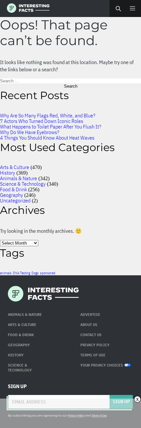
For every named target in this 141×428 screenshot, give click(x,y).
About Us (88, 324)
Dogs (35, 273)
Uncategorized (15, 200)
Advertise (90, 314)
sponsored (47, 273)
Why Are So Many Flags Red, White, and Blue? (47, 115)
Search (118, 8)
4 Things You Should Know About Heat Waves (47, 137)
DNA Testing (21, 273)
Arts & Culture (14, 167)
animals (5, 273)
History (7, 172)
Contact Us (91, 334)
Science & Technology (23, 183)
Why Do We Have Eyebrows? (29, 132)
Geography (11, 195)
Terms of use (93, 354)
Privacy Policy (95, 344)
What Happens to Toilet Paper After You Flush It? (50, 126)
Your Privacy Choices (101, 365)
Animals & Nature (18, 178)
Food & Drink (13, 189)
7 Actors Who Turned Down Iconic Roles (41, 121)
